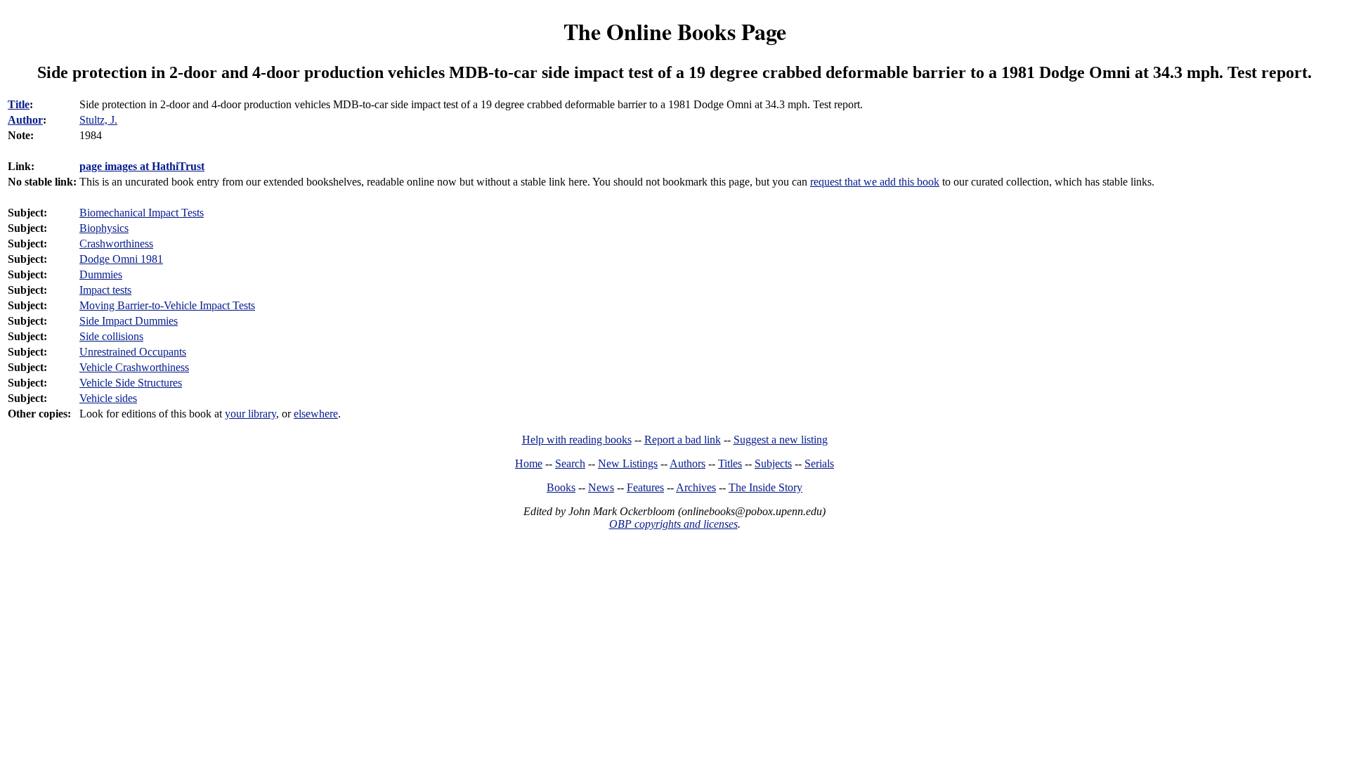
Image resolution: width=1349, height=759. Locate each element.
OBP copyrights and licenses (673, 524)
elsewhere (316, 414)
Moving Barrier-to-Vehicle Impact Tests (167, 305)
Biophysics (104, 228)
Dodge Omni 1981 (121, 259)
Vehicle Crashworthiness (134, 367)
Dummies (100, 274)
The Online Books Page (674, 31)
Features (645, 487)
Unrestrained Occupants (132, 352)
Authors (687, 463)
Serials (819, 463)
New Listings (628, 463)
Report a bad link (682, 440)
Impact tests (105, 290)
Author (25, 120)
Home (528, 463)
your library (250, 414)
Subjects (773, 463)
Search (570, 463)
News (601, 487)
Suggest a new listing (781, 440)
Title (19, 104)
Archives (696, 487)
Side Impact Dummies (128, 321)
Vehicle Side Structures (130, 383)
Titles (730, 463)
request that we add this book (874, 182)
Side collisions (111, 336)
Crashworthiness (116, 243)
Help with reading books (577, 440)
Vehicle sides (108, 398)
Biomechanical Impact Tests (141, 213)
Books (561, 487)
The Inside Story (765, 487)
